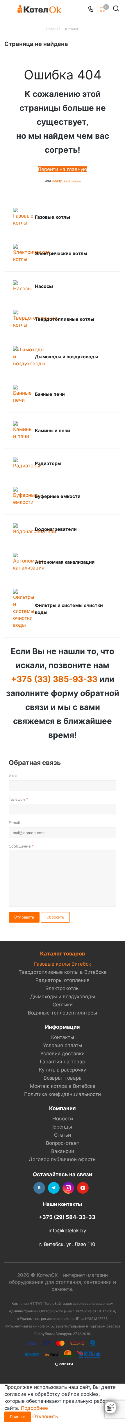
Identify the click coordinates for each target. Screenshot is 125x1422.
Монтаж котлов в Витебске (62, 1086)
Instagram (68, 1188)
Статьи (62, 1135)
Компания (62, 1108)
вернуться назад (66, 180)
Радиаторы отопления (62, 980)
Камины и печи (52, 430)
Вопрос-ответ (62, 1143)
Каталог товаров (62, 953)
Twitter (54, 1188)
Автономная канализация (64, 562)
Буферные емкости (58, 496)
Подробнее (34, 1408)
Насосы (44, 286)
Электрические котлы (61, 253)
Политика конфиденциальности (62, 1094)
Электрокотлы (62, 988)
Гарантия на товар (62, 1062)
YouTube (83, 1188)
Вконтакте (39, 1188)
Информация (62, 1027)
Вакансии (62, 1151)
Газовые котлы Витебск (62, 964)
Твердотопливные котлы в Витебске (63, 972)
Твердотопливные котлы (64, 319)
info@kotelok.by (67, 1231)
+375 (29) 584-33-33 (67, 1217)
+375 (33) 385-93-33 (54, 679)
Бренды (62, 1127)
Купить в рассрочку (62, 1070)
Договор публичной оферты (63, 1159)
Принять (17, 1416)
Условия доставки (62, 1053)
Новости (62, 1119)
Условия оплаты (62, 1045)
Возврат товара (63, 1078)
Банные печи (50, 394)
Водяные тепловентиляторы (62, 1013)
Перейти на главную (62, 169)
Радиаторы (48, 463)
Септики (63, 1005)
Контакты (62, 1037)
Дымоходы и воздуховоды (66, 356)
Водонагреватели (56, 529)
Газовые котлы (52, 217)
